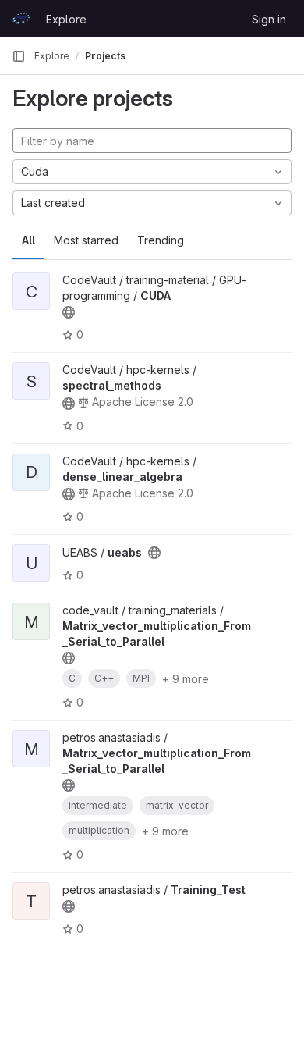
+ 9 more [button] (185, 678)
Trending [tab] (160, 240)
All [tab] (28, 240)
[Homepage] (21, 18)
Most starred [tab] (86, 240)
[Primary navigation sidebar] (18, 56)
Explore (66, 19)
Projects (105, 56)
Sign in (269, 19)
